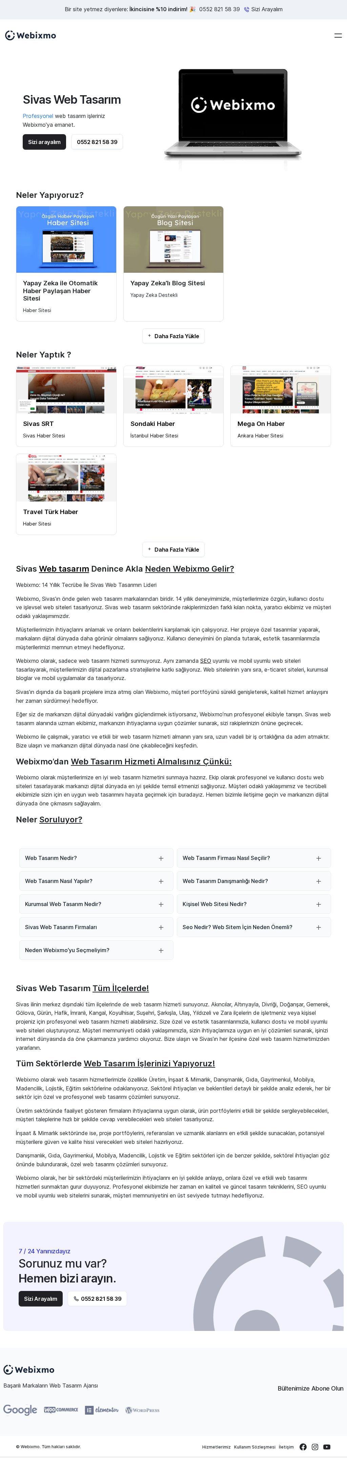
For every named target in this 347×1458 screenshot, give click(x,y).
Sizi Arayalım (40, 1298)
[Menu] (338, 36)
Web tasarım (64, 569)
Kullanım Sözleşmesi (254, 1447)
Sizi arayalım (44, 142)
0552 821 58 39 (219, 9)
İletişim (286, 1447)
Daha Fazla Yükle (177, 336)
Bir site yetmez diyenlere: (130, 9)
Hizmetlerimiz (216, 1447)
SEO (205, 660)
